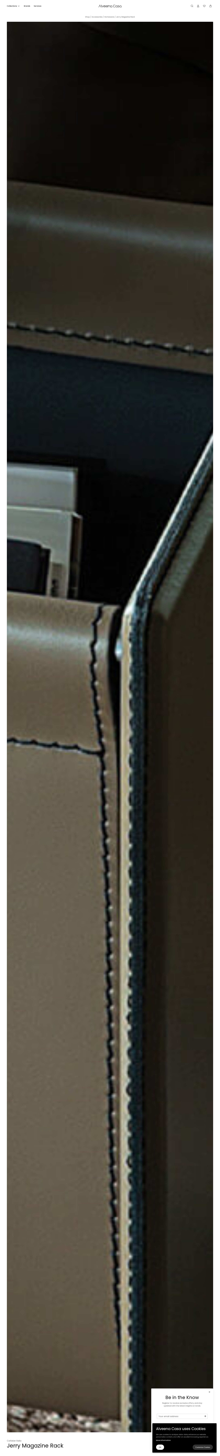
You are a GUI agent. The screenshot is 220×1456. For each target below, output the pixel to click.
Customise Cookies (202, 1447)
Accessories (97, 17)
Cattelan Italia (14, 1440)
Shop (87, 17)
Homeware (109, 17)
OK (160, 1447)
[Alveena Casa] (110, 6)
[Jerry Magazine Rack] (110, 727)
